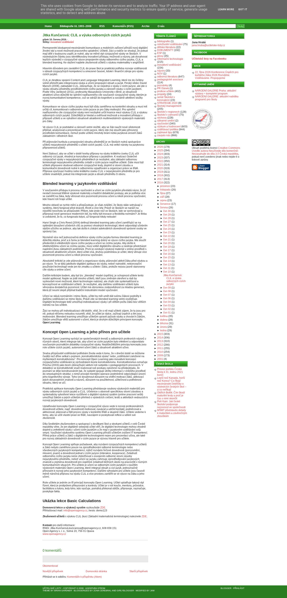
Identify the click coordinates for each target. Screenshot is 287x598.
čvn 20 (167, 243)
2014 (160, 337)
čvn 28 (167, 218)
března (164, 323)
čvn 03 (167, 305)
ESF (159, 53)
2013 (160, 341)
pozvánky (162, 85)
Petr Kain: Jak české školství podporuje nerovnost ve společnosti (171, 404)
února (163, 326)
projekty (161, 94)
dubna (163, 319)
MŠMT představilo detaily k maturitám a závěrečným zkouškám (172, 413)
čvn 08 (167, 291)
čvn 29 (167, 214)
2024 (160, 154)
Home (48, 26)
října (162, 193)
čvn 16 (167, 253)
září (162, 196)
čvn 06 (167, 298)
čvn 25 (167, 225)
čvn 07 (167, 294)
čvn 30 (167, 211)
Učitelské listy (52, 588)
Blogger (226, 588)
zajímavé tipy (164, 132)
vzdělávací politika (167, 129)
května (164, 316)
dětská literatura (166, 47)
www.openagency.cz (54, 534)
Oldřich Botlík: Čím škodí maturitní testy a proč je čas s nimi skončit (171, 395)
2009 (160, 355)
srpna (163, 200)
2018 (160, 175)
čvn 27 (167, 221)
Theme (46, 590)
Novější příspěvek (53, 571)
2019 (160, 171)
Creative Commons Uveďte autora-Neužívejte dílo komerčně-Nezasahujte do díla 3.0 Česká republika (216, 150)
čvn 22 (167, 236)
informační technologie (170, 58)
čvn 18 (167, 246)
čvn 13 (167, 264)
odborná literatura (167, 76)
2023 (160, 157)
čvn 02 (167, 309)
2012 (160, 344)
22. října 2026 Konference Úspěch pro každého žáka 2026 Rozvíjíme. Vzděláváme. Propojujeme (216, 75)
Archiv (146, 26)
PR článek (163, 88)
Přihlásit (238, 588)
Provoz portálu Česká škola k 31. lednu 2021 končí (170, 372)
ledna (163, 330)
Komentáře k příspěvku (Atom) (84, 576)
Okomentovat (50, 565)
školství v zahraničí (168, 114)
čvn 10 (167, 271)
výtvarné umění (166, 120)
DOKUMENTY (165, 50)
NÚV (160, 73)
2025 (160, 150)
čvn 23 (167, 232)
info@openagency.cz (75, 510)
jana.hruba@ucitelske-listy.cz (208, 45)
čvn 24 (167, 228)
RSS (102, 26)
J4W (152, 590)
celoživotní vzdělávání (169, 44)
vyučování (163, 123)
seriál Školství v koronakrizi (166, 99)
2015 (160, 334)
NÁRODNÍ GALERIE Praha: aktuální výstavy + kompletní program (215, 92)
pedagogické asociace (170, 79)
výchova (162, 117)
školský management (169, 105)
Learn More (226, 9)
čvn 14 (167, 261)
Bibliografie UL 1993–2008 (75, 26)
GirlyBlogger (125, 590)
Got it (242, 9)
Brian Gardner (63, 590)
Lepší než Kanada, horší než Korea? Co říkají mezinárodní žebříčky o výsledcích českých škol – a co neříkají (171, 383)
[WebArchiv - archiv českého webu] (202, 129)
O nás (161, 26)
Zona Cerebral (102, 590)
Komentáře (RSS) (123, 26)
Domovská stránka (96, 571)
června (164, 207)
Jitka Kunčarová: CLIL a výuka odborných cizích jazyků (87, 35)
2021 (160, 164)
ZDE (102, 507)
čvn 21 (167, 239)
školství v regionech (168, 111)
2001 (160, 359)
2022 (160, 161)
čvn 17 (167, 250)
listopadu (165, 189)
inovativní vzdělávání (62, 42)
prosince (165, 186)
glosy (160, 56)
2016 (160, 182)
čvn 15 (167, 257)
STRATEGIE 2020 (167, 103)
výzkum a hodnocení (169, 126)
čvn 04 (167, 301)
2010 (160, 351)
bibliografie (163, 41)
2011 (160, 348)
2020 (160, 168)
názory (161, 70)
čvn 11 (167, 268)
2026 (160, 146)
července (165, 203)
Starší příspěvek (138, 571)
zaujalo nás (163, 135)
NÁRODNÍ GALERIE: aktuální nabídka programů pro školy (216, 98)
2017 (160, 179)
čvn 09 (167, 287)
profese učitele (165, 91)
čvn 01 (167, 312)
